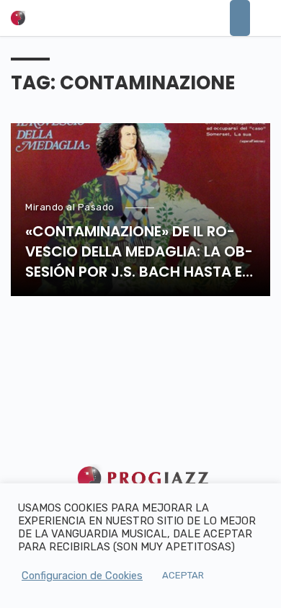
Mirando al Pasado (70, 207)
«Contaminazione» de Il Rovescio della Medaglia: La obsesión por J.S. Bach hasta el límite (139, 251)
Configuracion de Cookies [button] (82, 575)
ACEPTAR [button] (183, 575)
